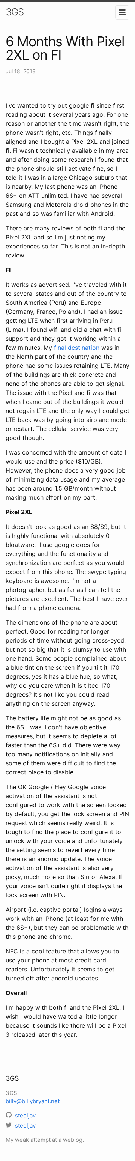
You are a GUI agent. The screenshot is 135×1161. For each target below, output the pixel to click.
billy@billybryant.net (33, 1101)
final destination (76, 347)
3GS (15, 12)
